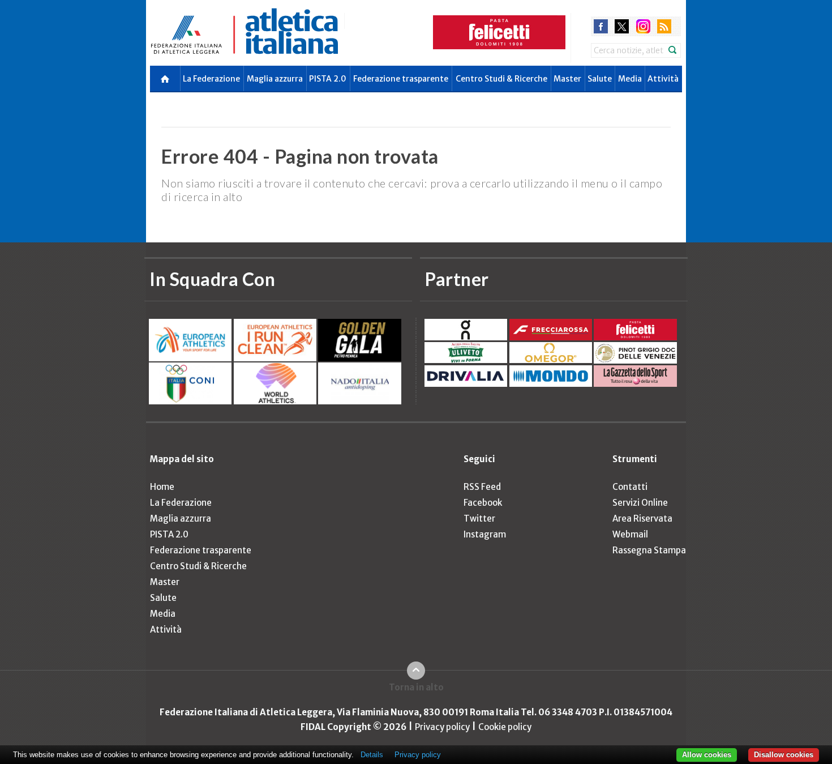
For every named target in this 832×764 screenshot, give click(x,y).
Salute (599, 79)
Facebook (483, 502)
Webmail (630, 534)
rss (664, 26)
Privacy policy (442, 727)
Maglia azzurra (275, 79)
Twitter (479, 518)
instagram (643, 26)
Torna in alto (416, 687)
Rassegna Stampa (649, 550)
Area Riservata (642, 518)
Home (162, 486)
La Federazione (211, 79)
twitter (622, 26)
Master (567, 79)
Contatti (629, 486)
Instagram (485, 534)
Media (630, 79)
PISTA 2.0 (327, 79)
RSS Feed (482, 486)
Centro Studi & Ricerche (501, 79)
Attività (663, 79)
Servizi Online (640, 502)
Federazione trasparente (400, 79)
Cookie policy (504, 727)
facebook (601, 26)
